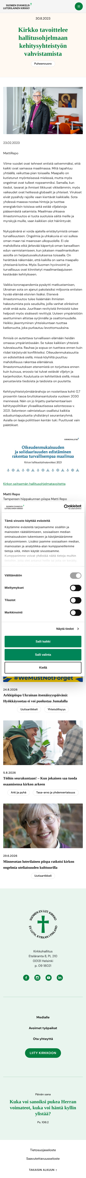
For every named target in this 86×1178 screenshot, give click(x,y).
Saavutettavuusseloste (43, 1158)
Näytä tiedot (65, 629)
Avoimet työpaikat (43, 1028)
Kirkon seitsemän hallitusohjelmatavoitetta (34, 484)
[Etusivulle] (17, 6)
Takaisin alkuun (42, 1170)
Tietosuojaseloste (43, 1150)
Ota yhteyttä (43, 1039)
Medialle (43, 1017)
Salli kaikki (43, 641)
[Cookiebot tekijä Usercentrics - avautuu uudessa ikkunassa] (63, 507)
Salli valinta (43, 654)
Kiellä (43, 667)
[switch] (75, 588)
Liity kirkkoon (43, 1053)
